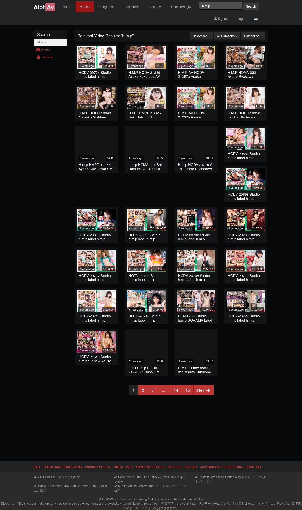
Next (201, 390)
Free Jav (154, 6)
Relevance (203, 35)
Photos (45, 50)
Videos (85, 6)
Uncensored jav (180, 6)
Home (67, 6)
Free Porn (233, 467)
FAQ (37, 467)
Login (241, 18)
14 (176, 390)
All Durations (228, 35)
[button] (257, 18)
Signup (222, 18)
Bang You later (150, 467)
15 (187, 390)
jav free (174, 467)
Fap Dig (191, 467)
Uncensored (131, 6)
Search (251, 6)
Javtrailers (210, 467)
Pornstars (47, 57)
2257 (129, 467)
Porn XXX (253, 467)
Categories (106, 6)
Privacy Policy (98, 467)
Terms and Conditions (62, 467)
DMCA (118, 467)
